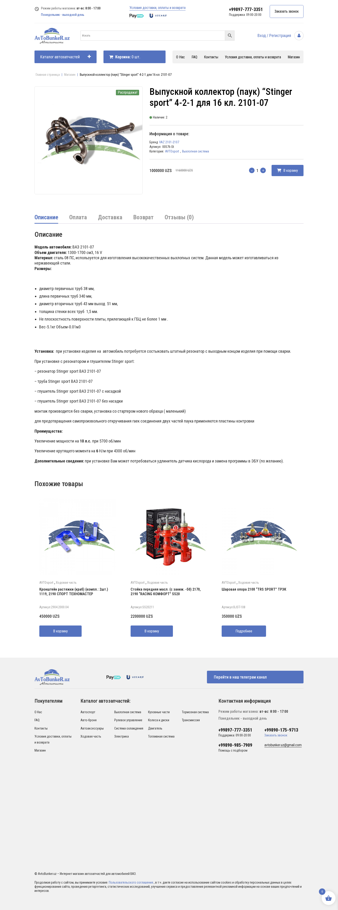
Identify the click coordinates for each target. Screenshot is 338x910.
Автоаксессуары (92, 728)
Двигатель (155, 728)
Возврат (143, 217)
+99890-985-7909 (235, 745)
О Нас (180, 57)
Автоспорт (87, 712)
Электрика (121, 736)
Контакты (211, 57)
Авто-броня (88, 720)
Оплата (78, 217)
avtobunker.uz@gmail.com (283, 745)
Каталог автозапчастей (60, 56)
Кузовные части (159, 712)
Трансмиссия (191, 720)
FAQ (194, 57)
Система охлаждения (128, 728)
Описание (46, 217)
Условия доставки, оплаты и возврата (157, 8)
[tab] (46, 218)
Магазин (294, 57)
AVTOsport (172, 151)
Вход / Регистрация (275, 35)
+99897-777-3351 (246, 9)
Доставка (110, 217)
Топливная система (161, 736)
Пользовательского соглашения (131, 882)
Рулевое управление (128, 720)
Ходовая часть (66, 582)
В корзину (290, 170)
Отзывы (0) (179, 217)
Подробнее (243, 631)
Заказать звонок (287, 11)
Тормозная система (195, 712)
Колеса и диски (158, 720)
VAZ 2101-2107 (169, 142)
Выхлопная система (195, 151)
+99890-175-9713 (281, 730)
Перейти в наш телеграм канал (240, 677)
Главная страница (48, 74)
